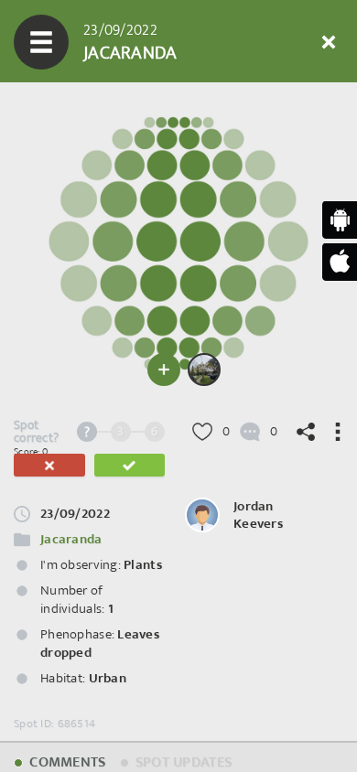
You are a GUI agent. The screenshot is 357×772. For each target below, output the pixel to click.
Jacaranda (71, 539)
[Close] (329, 42)
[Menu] (41, 42)
